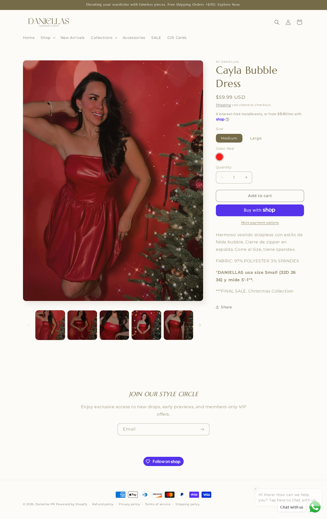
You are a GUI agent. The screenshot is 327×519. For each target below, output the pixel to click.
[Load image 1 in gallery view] (50, 325)
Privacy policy (129, 504)
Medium (229, 138)
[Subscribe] (202, 429)
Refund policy (103, 504)
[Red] (219, 156)
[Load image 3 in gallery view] (114, 325)
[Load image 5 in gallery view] (178, 325)
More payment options (260, 222)
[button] (47, 37)
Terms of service (157, 504)
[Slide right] (200, 325)
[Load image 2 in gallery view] (82, 325)
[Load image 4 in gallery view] (146, 325)
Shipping (223, 105)
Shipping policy (188, 504)
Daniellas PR (45, 504)
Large (256, 138)
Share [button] (226, 307)
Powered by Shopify (71, 504)
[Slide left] (28, 325)
